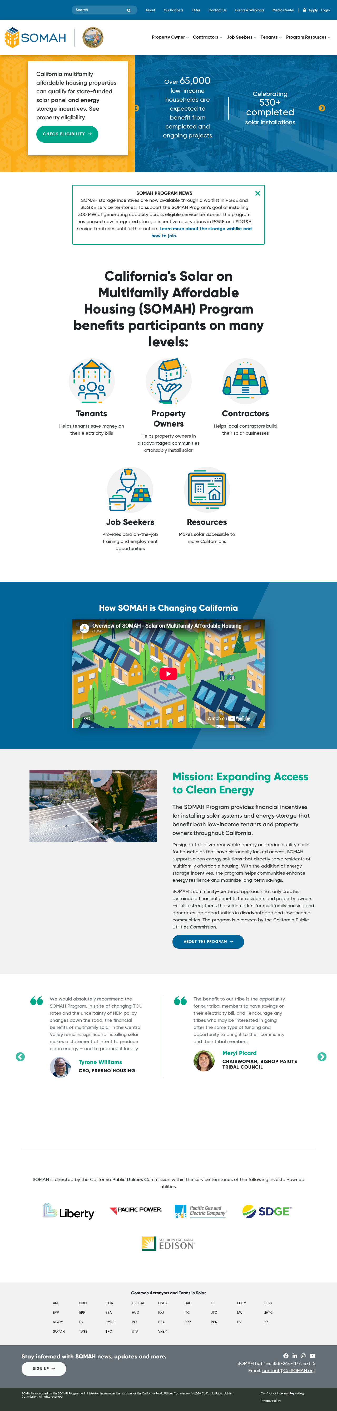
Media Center (283, 10)
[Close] (257, 193)
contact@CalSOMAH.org (288, 1370)
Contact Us (217, 10)
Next (322, 108)
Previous (136, 108)
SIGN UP (41, 1369)
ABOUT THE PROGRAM (205, 942)
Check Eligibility (64, 134)
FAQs (196, 10)
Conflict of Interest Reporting (282, 1393)
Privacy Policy (271, 1401)
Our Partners (173, 10)
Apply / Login (319, 10)
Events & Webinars (249, 10)
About (150, 10)
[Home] (53, 37)
